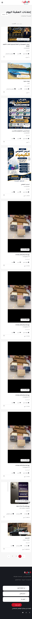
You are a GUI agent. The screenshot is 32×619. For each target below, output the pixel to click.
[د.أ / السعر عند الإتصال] (19, 34)
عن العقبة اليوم (21, 588)
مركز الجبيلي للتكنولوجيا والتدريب (21, 131)
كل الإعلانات (23, 16)
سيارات (24, 540)
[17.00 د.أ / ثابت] (19, 226)
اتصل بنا (23, 599)
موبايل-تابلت (22, 508)
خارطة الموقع (18, 579)
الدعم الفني (22, 593)
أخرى (28, 83)
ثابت (12, 138)
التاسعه (27, 538)
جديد (18, 53)
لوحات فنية (27, 81)
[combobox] (14, 23)
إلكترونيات (27, 508)
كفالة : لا (26, 89)
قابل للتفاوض (9, 514)
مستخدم (18, 514)
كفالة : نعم (25, 53)
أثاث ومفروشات (26, 256)
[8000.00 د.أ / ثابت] (19, 529)
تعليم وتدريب (27, 48)
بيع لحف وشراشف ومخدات (22, 254)
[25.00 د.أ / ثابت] (19, 165)
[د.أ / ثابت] (19, 113)
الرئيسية (29, 16)
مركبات (28, 540)
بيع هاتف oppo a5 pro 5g (23, 506)
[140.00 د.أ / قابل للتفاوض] (19, 493)
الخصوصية (28, 579)
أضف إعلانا (17, 605)
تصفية (4, 14)
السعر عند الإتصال (9, 53)
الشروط (23, 579)
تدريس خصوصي (25, 184)
